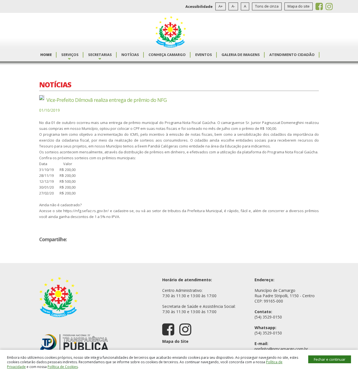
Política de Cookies (63, 366)
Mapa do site (299, 6)
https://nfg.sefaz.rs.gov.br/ (86, 210)
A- (233, 6)
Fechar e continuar (329, 359)
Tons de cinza (267, 6)
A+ (220, 6)
